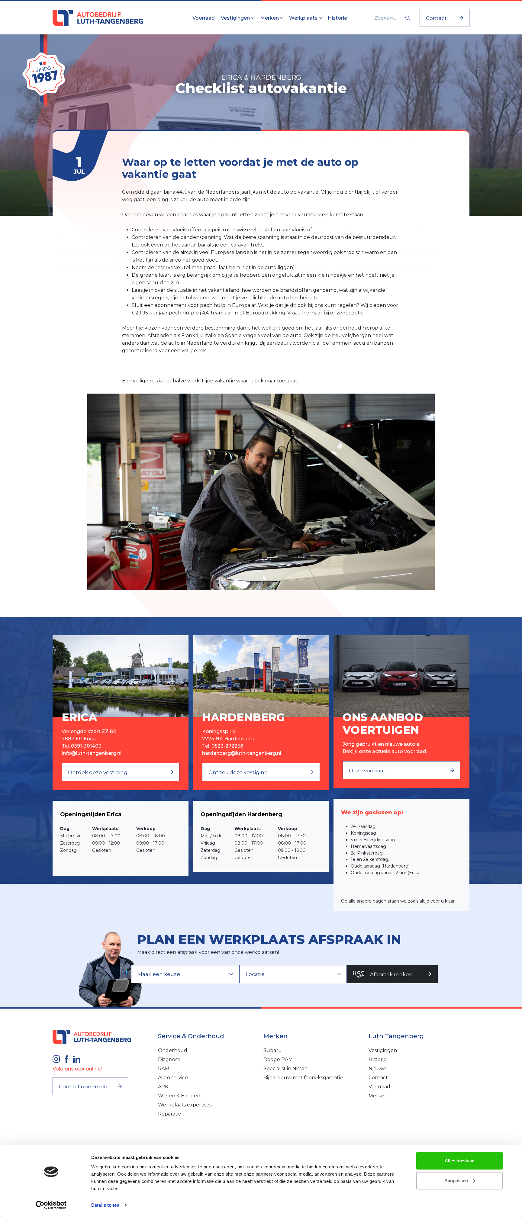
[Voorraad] (401, 675)
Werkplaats (304, 18)
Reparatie (169, 1114)
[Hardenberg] (261, 675)
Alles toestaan (460, 1160)
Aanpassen (456, 1180)
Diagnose (169, 1059)
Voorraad (203, 18)
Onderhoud (172, 1050)
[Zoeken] (408, 18)
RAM (163, 1068)
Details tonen (105, 1205)
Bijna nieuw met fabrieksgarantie (303, 1077)
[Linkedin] (76, 1058)
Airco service (173, 1077)
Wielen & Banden (179, 1096)
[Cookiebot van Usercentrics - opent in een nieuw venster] (51, 1205)
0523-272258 (227, 746)
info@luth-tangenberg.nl (91, 753)
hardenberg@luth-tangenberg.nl (241, 753)
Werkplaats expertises (184, 1105)
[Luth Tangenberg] (98, 18)
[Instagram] (56, 1058)
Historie (337, 18)
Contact (378, 1077)
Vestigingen (236, 18)
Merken (270, 18)
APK (163, 1087)
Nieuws (377, 1068)
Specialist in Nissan (285, 1068)
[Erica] (120, 675)
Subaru (272, 1050)
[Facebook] (66, 1058)
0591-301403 (86, 746)
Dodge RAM (278, 1059)
